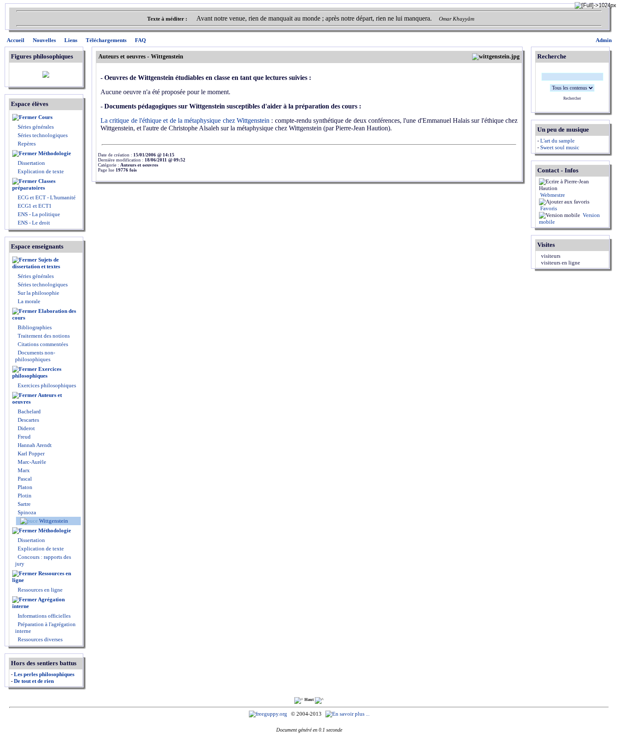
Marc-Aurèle (31, 462)
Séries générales (36, 127)
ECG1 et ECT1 (34, 206)
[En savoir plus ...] (348, 714)
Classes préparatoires (33, 184)
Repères (27, 143)
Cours (45, 117)
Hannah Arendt (34, 445)
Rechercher (572, 98)
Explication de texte (41, 171)
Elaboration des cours (44, 314)
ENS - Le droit (33, 222)
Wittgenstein (53, 521)
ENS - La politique (38, 214)
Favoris (548, 208)
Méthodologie (54, 153)
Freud (23, 437)
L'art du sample (557, 140)
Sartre (23, 504)
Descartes (27, 420)
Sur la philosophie (38, 293)
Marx (23, 470)
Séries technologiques (43, 135)
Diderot (25, 428)
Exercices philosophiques (36, 372)
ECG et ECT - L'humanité (46, 197)
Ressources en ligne (41, 576)
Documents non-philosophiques (35, 355)
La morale (28, 301)
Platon (24, 487)
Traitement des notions (44, 336)
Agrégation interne (38, 602)
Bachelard (28, 411)
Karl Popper (30, 453)
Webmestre (552, 195)
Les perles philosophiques (44, 674)
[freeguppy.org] (268, 714)
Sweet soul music (559, 147)
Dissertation (31, 163)
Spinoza (26, 512)
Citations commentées (43, 344)
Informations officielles (43, 616)
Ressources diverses (39, 639)
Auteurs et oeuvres (37, 398)
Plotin (24, 495)
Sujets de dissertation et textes (36, 263)
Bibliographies (35, 327)
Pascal (24, 479)
